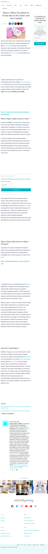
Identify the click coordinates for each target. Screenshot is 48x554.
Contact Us (29, 544)
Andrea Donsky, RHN (14, 421)
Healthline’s (27, 428)
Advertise (3, 517)
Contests (3, 520)
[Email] (18, 23)
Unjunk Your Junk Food (6, 536)
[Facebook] (10, 23)
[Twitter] (13, 23)
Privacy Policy (27, 536)
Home (26, 5)
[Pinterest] (15, 23)
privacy (4, 192)
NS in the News (27, 517)
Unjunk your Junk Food (15, 453)
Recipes (18, 544)
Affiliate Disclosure (28, 533)
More (31, 5)
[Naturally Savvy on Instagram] (22, 506)
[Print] (21, 23)
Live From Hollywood (28, 520)
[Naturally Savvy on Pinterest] (31, 506)
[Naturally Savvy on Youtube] (26, 506)
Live (21, 5)
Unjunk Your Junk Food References (31, 530)
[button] (45, 8)
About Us (3, 530)
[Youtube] (17, 470)
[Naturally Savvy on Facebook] (12, 506)
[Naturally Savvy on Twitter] (17, 506)
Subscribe (4, 8)
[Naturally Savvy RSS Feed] (36, 506)
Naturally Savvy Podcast (29, 523)
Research (9, 5)
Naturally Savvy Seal (5, 533)
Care (15, 5)
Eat (3, 5)
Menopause (39, 5)
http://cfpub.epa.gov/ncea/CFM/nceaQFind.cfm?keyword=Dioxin (15, 410)
